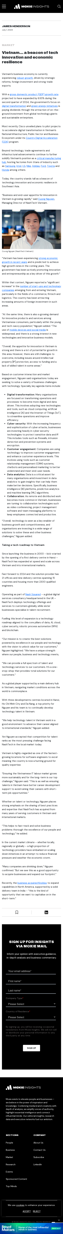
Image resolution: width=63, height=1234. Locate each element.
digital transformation (14, 106)
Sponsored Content (16, 1179)
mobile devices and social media (28, 329)
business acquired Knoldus (32, 883)
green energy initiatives (44, 106)
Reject (36, 1211)
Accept (27, 1211)
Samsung (10, 166)
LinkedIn (37, 1164)
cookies (20, 1205)
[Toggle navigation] (4, 6)
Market (8, 45)
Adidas (36, 166)
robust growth (25, 78)
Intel (18, 166)
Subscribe (38, 1157)
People (9, 1142)
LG (23, 166)
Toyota (51, 166)
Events (9, 1171)
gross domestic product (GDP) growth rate (34, 94)
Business (10, 1149)
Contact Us (39, 1149)
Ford (43, 166)
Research (11, 1164)
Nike (28, 166)
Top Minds (11, 1186)
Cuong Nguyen (46, 199)
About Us (38, 1142)
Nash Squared (33, 594)
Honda (5, 170)
